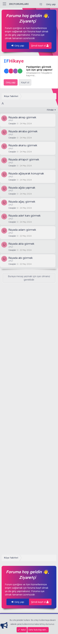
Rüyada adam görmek (22, 229)
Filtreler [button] (50, 110)
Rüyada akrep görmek (22, 117)
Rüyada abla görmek (21, 243)
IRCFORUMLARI (19, 3)
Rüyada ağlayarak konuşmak (26, 173)
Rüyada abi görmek (20, 257)
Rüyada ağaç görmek (21, 201)
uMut (10, 120)
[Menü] (4, 4)
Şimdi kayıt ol (38, 45)
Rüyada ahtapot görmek (23, 159)
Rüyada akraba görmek (23, 131)
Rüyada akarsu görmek (22, 145)
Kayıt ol (25, 82)
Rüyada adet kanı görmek (24, 215)
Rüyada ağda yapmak (21, 187)
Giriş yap (19, 45)
